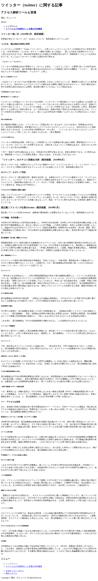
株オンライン (11, 573)
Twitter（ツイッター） (15, 571)
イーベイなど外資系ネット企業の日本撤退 (24, 566)
